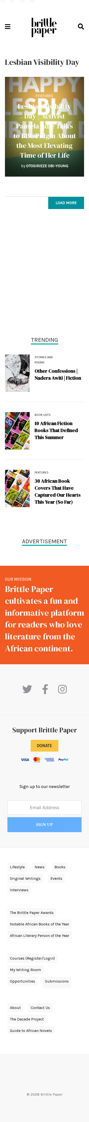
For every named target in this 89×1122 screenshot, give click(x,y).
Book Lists (43, 415)
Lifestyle (17, 867)
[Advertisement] (44, 274)
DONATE (44, 745)
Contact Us (40, 1007)
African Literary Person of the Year (39, 935)
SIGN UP (44, 825)
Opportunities (22, 981)
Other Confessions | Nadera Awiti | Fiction (58, 374)
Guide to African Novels (31, 1030)
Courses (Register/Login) (32, 958)
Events (56, 878)
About (15, 1007)
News (39, 867)
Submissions (57, 981)
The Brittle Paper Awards (32, 912)
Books (60, 867)
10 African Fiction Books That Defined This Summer (56, 430)
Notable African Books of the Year (39, 924)
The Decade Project (27, 1019)
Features (44, 95)
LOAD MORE (66, 202)
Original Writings (25, 878)
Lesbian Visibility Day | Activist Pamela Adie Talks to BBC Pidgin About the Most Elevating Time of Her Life (44, 131)
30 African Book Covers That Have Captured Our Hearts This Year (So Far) (58, 491)
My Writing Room (25, 969)
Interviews (19, 890)
